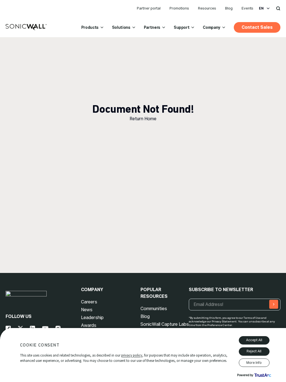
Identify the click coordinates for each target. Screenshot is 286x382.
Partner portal (149, 8)
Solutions (121, 27)
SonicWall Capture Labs (164, 324)
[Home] (26, 27)
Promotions (179, 8)
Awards (88, 325)
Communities (153, 308)
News (86, 309)
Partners (152, 27)
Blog (229, 8)
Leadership (92, 317)
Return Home (143, 118)
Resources (207, 8)
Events (247, 8)
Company (211, 27)
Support (182, 27)
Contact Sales (257, 27)
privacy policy (131, 355)
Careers (89, 302)
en (261, 8)
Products (90, 27)
